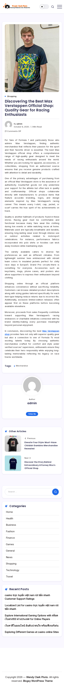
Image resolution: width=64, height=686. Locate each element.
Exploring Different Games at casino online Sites (32, 631)
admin (19, 124)
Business (11, 524)
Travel (9, 576)
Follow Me (32, 414)
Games (10, 544)
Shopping (11, 563)
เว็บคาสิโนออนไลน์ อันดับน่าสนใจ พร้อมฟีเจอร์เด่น (31, 625)
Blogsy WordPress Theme (38, 680)
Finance (10, 537)
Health (9, 518)
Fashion (10, 531)
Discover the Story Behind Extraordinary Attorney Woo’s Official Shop (39, 465)
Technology (12, 570)
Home (9, 511)
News (9, 557)
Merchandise (22, 366)
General (10, 550)
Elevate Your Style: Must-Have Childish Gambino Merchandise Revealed (41, 445)
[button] (44, 6)
